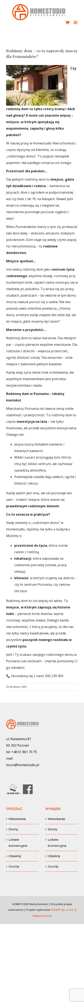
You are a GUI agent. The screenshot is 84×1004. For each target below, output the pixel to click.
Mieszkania (17, 819)
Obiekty (15, 856)
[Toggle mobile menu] (76, 22)
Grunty (14, 866)
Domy (13, 829)
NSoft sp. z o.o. (62, 910)
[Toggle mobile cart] (67, 22)
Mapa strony (42, 916)
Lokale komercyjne (18, 843)
